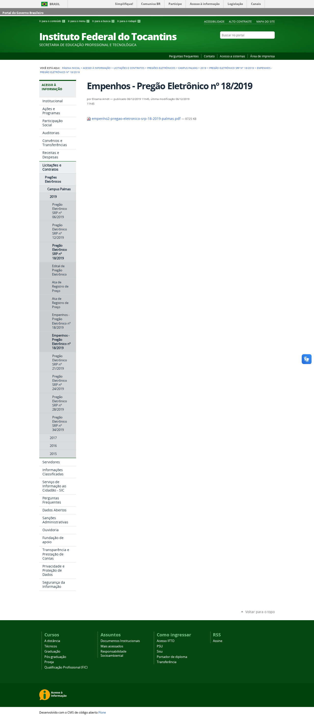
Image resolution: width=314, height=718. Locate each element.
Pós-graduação (55, 657)
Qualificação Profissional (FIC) (66, 667)
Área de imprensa (262, 56)
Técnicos (50, 646)
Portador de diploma (172, 657)
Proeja (49, 662)
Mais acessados (112, 646)
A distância (52, 641)
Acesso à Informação (97, 68)
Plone (102, 712)
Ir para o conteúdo (51, 21)
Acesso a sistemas (232, 56)
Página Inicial (71, 68)
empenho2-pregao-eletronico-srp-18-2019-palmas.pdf (136, 118)
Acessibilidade (214, 21)
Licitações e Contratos (129, 68)
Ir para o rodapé (128, 21)
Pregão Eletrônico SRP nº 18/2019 (231, 68)
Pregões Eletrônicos (161, 68)
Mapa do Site (265, 21)
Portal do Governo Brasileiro (22, 13)
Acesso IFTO (165, 641)
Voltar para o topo (260, 611)
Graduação (52, 651)
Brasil (55, 4)
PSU (160, 646)
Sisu (160, 651)
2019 (203, 68)
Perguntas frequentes (184, 56)
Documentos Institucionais (120, 641)
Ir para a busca (103, 21)
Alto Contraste (240, 21)
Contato (209, 56)
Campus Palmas (187, 68)
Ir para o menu (78, 21)
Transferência (166, 662)
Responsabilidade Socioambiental (113, 653)
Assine (217, 641)
